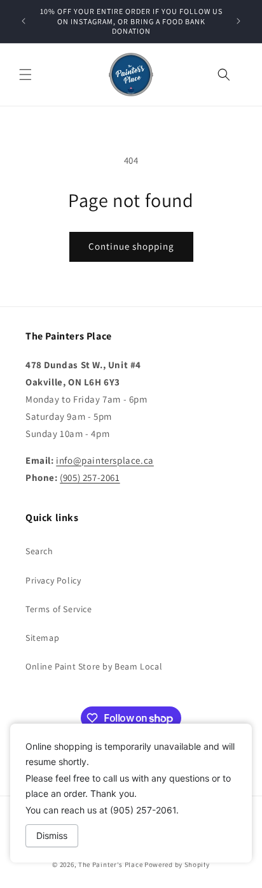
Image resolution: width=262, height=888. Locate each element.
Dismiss (51, 835)
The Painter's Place (110, 864)
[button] (25, 75)
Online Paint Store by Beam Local (93, 666)
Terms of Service (58, 609)
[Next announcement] (238, 21)
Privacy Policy (53, 580)
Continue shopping (131, 246)
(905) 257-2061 (90, 477)
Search (39, 551)
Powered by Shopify (177, 864)
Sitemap (42, 637)
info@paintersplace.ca (105, 460)
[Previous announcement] (24, 21)
